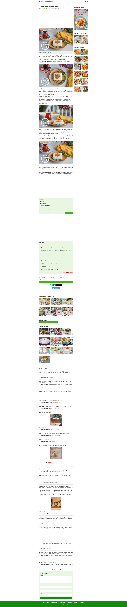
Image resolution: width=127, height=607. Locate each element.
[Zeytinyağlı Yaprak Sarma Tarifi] (84, 89)
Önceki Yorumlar (55, 569)
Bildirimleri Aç (57, 288)
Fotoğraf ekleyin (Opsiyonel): (45, 593)
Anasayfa (40, 8)
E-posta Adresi (42, 589)
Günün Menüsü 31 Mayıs (42, 315)
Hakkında (44, 602)
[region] (56, 18)
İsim (40, 584)
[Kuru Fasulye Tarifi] (77, 89)
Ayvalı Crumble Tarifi (65, 345)
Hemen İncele (76, 30)
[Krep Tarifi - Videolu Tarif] (84, 59)
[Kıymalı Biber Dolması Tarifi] (84, 74)
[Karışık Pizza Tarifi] (77, 74)
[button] (51, 285)
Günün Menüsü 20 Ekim (54, 315)
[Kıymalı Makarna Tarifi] (77, 81)
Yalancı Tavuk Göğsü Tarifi (43, 345)
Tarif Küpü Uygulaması (54, 602)
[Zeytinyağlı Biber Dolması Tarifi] (84, 52)
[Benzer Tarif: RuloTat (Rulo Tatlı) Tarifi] (44, 359)
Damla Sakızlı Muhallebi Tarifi (55, 345)
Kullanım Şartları (76, 602)
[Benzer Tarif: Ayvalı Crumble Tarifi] (67, 341)
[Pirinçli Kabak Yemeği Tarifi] (84, 66)
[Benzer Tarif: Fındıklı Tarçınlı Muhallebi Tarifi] (44, 350)
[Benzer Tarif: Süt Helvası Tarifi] (56, 331)
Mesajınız (41, 575)
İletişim (48, 602)
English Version (82, 602)
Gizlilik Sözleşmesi (69, 602)
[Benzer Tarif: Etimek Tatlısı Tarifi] (67, 350)
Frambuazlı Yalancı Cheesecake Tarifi (56, 354)
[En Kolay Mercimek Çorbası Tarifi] (77, 52)
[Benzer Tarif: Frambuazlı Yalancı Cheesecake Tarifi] (56, 350)
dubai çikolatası (52, 61)
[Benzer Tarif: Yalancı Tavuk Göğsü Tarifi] (44, 341)
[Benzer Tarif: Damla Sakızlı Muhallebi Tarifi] (56, 341)
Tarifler (44, 8)
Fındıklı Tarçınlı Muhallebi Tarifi (43, 354)
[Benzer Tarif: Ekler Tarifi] (44, 331)
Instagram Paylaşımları (62, 602)
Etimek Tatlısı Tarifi (64, 354)
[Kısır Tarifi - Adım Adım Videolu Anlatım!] (77, 59)
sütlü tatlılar (60, 99)
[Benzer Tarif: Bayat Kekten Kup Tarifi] (67, 331)
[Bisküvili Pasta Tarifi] (84, 81)
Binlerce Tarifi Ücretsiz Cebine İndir (67, 272)
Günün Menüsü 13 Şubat (65, 315)
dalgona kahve (66, 61)
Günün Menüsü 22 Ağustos (79, 44)
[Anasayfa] (46, 2)
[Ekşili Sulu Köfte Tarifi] (77, 66)
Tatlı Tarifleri (48, 8)
